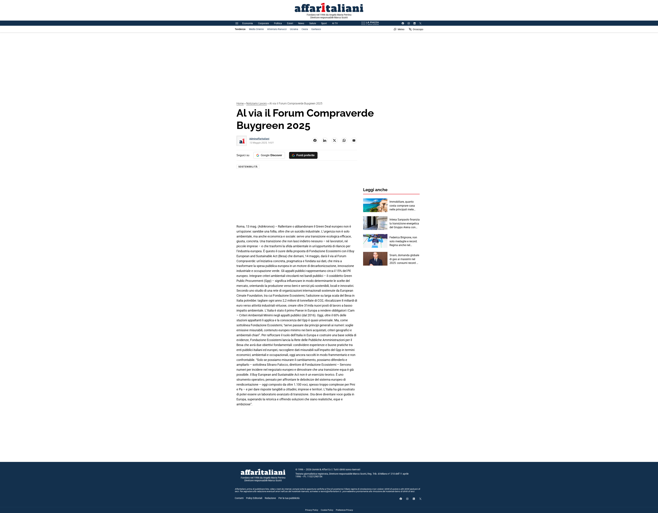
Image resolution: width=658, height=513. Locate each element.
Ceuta (305, 29)
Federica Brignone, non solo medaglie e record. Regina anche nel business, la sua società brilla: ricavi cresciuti (403, 241)
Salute (312, 23)
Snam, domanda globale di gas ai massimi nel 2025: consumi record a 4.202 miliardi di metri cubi (404, 259)
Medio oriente (256, 29)
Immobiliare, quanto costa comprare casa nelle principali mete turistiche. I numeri (402, 205)
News (301, 23)
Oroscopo (418, 29)
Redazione (270, 498)
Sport (324, 23)
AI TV (335, 23)
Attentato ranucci (277, 29)
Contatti (239, 498)
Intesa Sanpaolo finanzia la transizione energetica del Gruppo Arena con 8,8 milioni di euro (404, 223)
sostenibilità (248, 166)
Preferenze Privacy (344, 510)
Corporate (263, 23)
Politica (278, 23)
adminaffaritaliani (259, 138)
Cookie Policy (327, 510)
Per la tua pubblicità (289, 498)
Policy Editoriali (254, 498)
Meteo (401, 29)
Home (240, 103)
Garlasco (316, 29)
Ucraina (294, 29)
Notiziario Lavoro (256, 103)
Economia (247, 23)
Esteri (290, 23)
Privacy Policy (311, 510)
